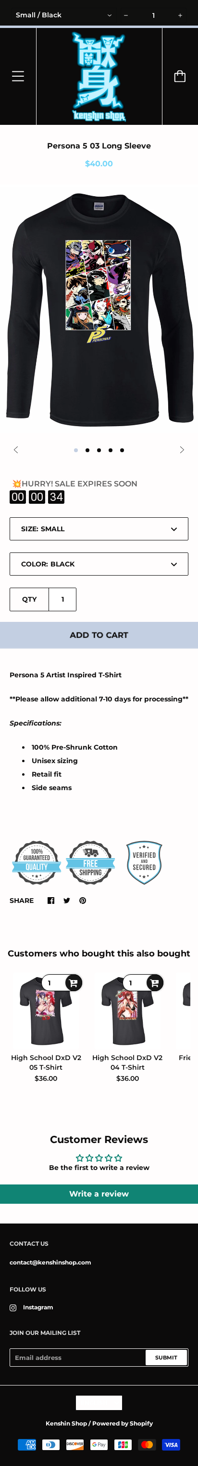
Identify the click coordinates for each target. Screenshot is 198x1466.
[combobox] (64, 15)
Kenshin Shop (66, 1423)
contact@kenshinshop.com (50, 1262)
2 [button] (87, 450)
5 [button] (122, 450)
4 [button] (110, 450)
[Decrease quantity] (126, 15)
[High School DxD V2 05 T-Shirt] (46, 1010)
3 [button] (99, 450)
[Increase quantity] (180, 15)
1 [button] (76, 450)
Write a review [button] (99, 1193)
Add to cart (99, 635)
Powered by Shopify (122, 1423)
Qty (29, 599)
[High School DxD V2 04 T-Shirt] (128, 1010)
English (94, 1402)
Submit (166, 1357)
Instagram (38, 1307)
